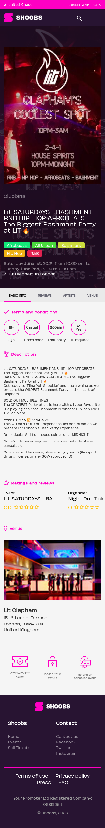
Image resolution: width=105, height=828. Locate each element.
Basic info (17, 295)
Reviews (45, 295)
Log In (95, 5)
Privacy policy (72, 776)
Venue (92, 295)
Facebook (65, 742)
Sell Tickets (19, 747)
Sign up (76, 5)
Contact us (67, 736)
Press (44, 782)
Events (14, 742)
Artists (69, 295)
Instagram (66, 753)
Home (13, 736)
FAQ (63, 782)
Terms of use (32, 776)
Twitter (63, 747)
